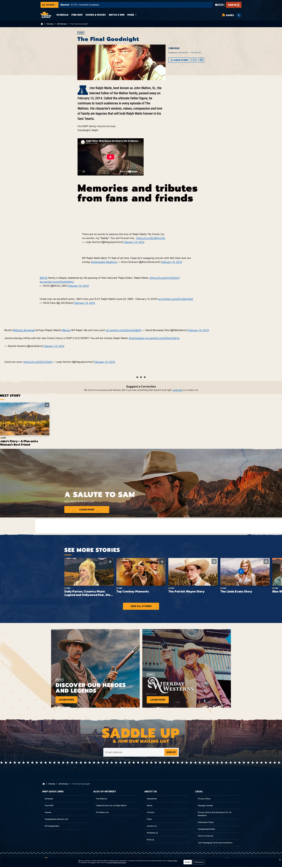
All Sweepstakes (52, 826)
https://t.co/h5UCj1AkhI (37, 361)
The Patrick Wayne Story (186, 591)
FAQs (149, 819)
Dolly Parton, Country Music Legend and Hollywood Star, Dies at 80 (88, 595)
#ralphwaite (98, 262)
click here (178, 390)
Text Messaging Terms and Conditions (215, 842)
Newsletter (152, 798)
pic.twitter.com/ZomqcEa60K (123, 330)
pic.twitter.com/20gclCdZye (162, 338)
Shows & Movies (95, 14)
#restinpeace (137, 338)
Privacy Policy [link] (173, 860)
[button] (280, 860)
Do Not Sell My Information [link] (116, 862)
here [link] (92, 862)
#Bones (66, 330)
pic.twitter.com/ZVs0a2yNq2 (175, 298)
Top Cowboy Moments (132, 591)
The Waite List (102, 812)
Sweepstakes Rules (206, 829)
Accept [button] (187, 862)
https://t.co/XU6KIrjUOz (150, 238)
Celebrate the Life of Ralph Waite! (111, 805)
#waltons (111, 262)
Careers (150, 826)
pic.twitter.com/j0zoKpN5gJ (57, 281)
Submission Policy (206, 822)
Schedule (62, 14)
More (130, 14)
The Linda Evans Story (236, 591)
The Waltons (101, 798)
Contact (150, 812)
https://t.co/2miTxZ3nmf (164, 277)
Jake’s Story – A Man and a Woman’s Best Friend (19, 442)
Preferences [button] (198, 862)
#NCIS (43, 277)
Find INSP (77, 14)
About (149, 805)
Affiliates (151, 833)
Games (48, 812)
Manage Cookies (205, 805)
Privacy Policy (204, 798)
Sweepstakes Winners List (56, 819)
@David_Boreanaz (24, 330)
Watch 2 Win (116, 14)
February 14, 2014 (133, 242)
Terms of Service (205, 836)
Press (149, 839)
